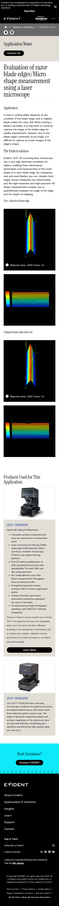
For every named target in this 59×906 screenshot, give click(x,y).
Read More (29, 10)
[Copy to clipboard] (6, 32)
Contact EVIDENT (29, 762)
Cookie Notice (44, 889)
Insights (9, 809)
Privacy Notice (28, 889)
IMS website (18, 863)
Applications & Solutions (20, 802)
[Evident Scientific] (12, 18)
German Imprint (43, 893)
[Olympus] (41, 19)
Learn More (29, 649)
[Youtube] (53, 852)
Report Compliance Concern (20, 893)
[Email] (53, 846)
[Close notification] (55, 7)
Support (9, 822)
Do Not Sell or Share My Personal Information (29, 897)
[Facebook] (45, 852)
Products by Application (23, 27)
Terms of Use (13, 889)
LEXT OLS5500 (17, 525)
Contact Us (13, 53)
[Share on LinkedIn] (12, 32)
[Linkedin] (49, 852)
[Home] (5, 26)
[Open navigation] (54, 18)
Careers (9, 829)
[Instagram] (41, 852)
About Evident (13, 795)
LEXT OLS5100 (17, 698)
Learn (7, 815)
